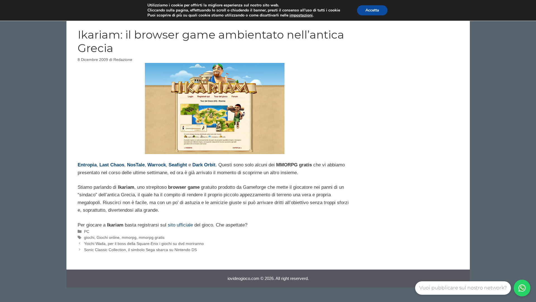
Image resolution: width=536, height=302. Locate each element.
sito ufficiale (180, 225)
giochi (89, 237)
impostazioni (301, 15)
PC (86, 231)
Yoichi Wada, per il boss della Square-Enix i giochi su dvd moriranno (144, 243)
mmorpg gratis (151, 237)
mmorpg (129, 237)
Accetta (372, 10)
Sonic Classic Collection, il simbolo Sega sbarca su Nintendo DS (140, 249)
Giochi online (108, 237)
